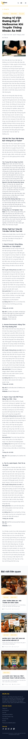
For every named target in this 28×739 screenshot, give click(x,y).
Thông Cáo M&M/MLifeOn (9, 722)
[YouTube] (8, 729)
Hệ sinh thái (5, 718)
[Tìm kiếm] (18, 3)
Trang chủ (4, 708)
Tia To (9, 525)
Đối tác (4, 720)
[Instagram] (6, 729)
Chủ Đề (4, 712)
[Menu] (25, 3)
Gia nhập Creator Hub (7, 716)
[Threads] (14, 729)
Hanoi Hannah (12, 319)
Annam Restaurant (13, 391)
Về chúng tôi (5, 710)
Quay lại (6, 9)
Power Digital (16, 734)
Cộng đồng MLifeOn (7, 714)
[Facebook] (3, 729)
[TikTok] (11, 729)
